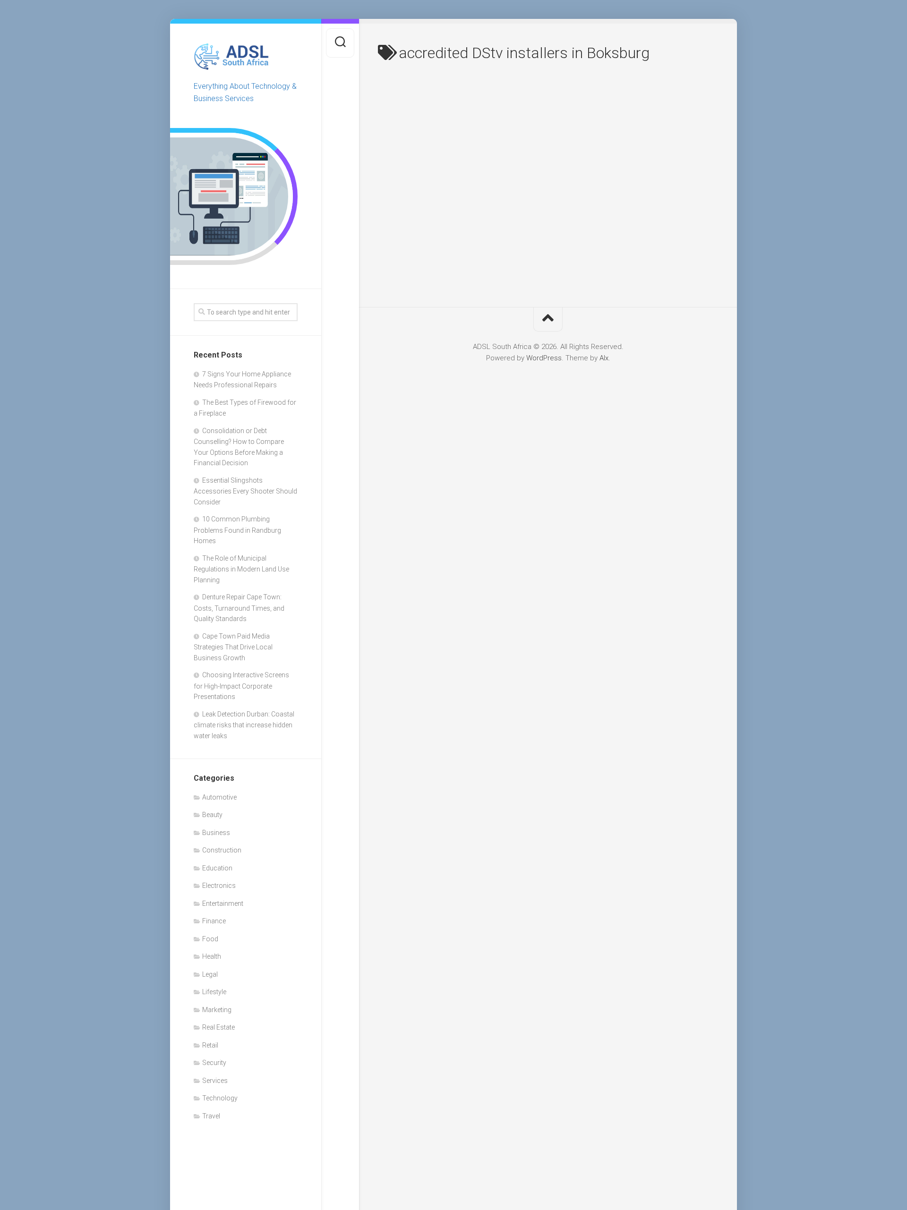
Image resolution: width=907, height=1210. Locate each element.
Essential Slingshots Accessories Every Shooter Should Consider (245, 491)
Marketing (216, 1010)
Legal (210, 974)
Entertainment (222, 903)
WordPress (544, 358)
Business (216, 832)
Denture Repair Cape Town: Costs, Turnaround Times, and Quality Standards (239, 607)
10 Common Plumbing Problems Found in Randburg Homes (237, 530)
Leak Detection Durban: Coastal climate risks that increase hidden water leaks (244, 725)
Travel (211, 1116)
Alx (603, 358)
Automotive (219, 797)
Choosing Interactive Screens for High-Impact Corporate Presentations (241, 685)
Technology (220, 1098)
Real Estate (218, 1027)
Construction (221, 850)
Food (210, 939)
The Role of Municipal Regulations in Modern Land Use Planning (241, 569)
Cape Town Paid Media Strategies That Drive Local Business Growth (233, 647)
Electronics (219, 885)
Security (214, 1062)
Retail (210, 1045)
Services (215, 1080)
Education (217, 868)
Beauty (212, 814)
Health (211, 956)
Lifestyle (214, 992)
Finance (214, 921)
